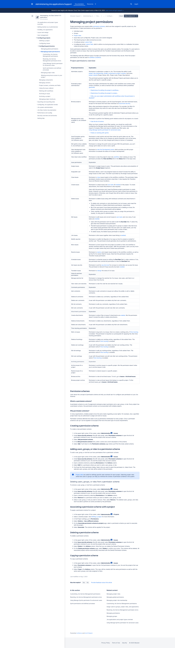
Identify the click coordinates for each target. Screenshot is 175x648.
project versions (121, 73)
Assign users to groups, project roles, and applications (123, 606)
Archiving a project (44, 96)
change (99, 270)
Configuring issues (44, 43)
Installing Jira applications (45, 29)
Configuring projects (43, 38)
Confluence (79, 633)
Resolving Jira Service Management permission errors (86, 597)
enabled (117, 184)
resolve (99, 252)
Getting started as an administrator (47, 27)
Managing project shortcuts (47, 99)
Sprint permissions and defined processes (82, 603)
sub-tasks (111, 184)
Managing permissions (113, 613)
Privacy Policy (105, 643)
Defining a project (44, 40)
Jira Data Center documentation (46, 110)
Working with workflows (46, 91)
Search (131, 4)
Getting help (41, 118)
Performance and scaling (44, 113)
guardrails (92, 87)
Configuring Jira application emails (47, 104)
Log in (136, 4)
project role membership (96, 73)
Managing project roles (48, 72)
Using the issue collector (46, 88)
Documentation (79, 4)
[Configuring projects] (103, 16)
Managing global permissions (49, 49)
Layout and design (42, 32)
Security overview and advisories (47, 115)
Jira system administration (45, 107)
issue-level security (124, 103)
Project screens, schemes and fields (49, 85)
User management (42, 35)
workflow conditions (95, 57)
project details (93, 75)
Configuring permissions (47, 46)
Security (124, 643)
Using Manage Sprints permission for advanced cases (105, 130)
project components (110, 73)
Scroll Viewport (88, 633)
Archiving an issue (44, 93)
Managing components (46, 80)
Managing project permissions (50, 51)
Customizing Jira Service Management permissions (85, 594)
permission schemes (99, 26)
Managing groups (112, 616)
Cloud (121, 16)
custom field (88, 42)
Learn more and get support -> (114, 10)
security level (105, 265)
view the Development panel (105, 149)
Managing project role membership (117, 600)
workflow (116, 157)
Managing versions (44, 82)
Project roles (77, 35)
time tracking (134, 332)
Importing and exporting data (46, 102)
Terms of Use (116, 643)
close (98, 177)
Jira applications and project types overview (120, 619)
